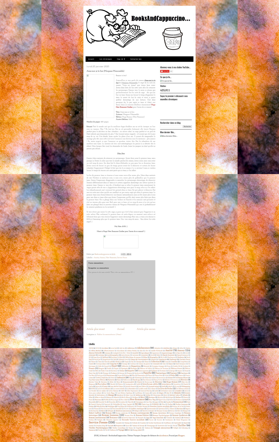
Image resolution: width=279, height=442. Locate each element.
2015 (97, 348)
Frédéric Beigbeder (102, 377)
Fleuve (150, 375)
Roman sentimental (97, 417)
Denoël (106, 366)
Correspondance (101, 364)
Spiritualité (177, 423)
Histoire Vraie (93, 382)
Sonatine (143, 423)
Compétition (184, 361)
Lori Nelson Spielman (125, 393)
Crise (164, 364)
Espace (180, 371)
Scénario (169, 418)
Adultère (166, 348)
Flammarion (141, 375)
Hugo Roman (172, 382)
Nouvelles (112, 402)
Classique (139, 361)
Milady (185, 395)
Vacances (92, 430)
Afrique (174, 348)
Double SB (176, 366)
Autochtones (125, 355)
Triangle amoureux (161, 428)
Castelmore (162, 359)
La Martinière (131, 388)
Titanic (130, 428)
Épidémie (154, 371)
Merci (165, 395)
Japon (97, 386)
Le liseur (153, 388)
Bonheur (181, 357)
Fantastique (161, 373)
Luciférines (138, 393)
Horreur (158, 382)
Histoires (104, 382)
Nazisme (98, 400)
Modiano (135, 397)
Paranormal (178, 402)
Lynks (154, 393)
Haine (119, 380)
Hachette (111, 380)
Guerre (170, 377)
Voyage (121, 430)
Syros (128, 425)
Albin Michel (96, 350)
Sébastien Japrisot (112, 420)
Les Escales (92, 391)
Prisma (96, 408)
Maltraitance (101, 395)
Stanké (91, 425)
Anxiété (135, 353)
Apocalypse (145, 353)
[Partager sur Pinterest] (130, 254)
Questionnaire (151, 408)
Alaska (188, 348)
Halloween (126, 380)
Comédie (174, 361)
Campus (153, 359)
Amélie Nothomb (157, 350)
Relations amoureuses (124, 411)
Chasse (93, 361)
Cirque (126, 361)
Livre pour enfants (95, 393)
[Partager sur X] (126, 254)
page (156, 402)
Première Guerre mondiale (159, 406)
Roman (109, 413)
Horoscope (148, 382)
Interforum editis (150, 384)
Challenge (173, 359)
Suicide (110, 425)
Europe (122, 373)
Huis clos (185, 382)
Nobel (171, 400)
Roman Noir (129, 415)
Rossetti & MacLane (128, 418)
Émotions (114, 371)
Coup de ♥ (121, 59)
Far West (92, 375)
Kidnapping (186, 386)
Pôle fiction (100, 406)
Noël (186, 400)
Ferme (119, 375)
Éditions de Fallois (146, 368)
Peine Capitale (127, 404)
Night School (162, 400)
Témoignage (151, 425)
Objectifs (130, 402)
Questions (161, 408)
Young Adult (137, 430)
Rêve (178, 411)
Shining (126, 423)
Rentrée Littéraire (148, 411)
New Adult (124, 400)
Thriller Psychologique (98, 428)
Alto (146, 350)
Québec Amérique (137, 408)
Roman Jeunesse (110, 415)
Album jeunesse (109, 350)
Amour (102, 257)
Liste (156, 391)
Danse (170, 364)
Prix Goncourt (105, 408)
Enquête (130, 371)
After (181, 348)
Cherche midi (108, 361)
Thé (174, 425)
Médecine (139, 395)
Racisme (180, 408)
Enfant (122, 371)
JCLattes (105, 386)
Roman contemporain (140, 413)
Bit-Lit (163, 357)
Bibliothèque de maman (133, 357)
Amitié (96, 257)
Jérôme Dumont (130, 386)
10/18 (91, 348)
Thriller (182, 425)
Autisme (101, 355)
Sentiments (169, 420)
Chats (100, 361)
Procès (126, 408)
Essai (186, 371)
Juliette (170, 386)
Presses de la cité (178, 406)
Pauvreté (107, 404)
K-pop (177, 386)
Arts (186, 353)
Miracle (116, 397)
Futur (112, 377)
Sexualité (119, 423)
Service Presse (122, 257)
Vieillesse (113, 430)
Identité (112, 384)
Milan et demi (99, 397)
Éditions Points (176, 368)
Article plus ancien (146, 329)
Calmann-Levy (123, 359)
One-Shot (149, 402)
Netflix (106, 400)
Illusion (120, 384)
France (180, 375)
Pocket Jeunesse (182, 404)
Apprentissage (167, 353)
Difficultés (125, 366)
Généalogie (138, 377)
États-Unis (92, 373)
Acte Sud (114, 348)
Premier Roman (142, 406)
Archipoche (179, 353)
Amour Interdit (95, 353)
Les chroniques (106, 59)
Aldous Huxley (132, 350)
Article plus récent (96, 329)
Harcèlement (147, 380)
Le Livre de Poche (165, 388)
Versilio (100, 430)
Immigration (129, 384)
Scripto (100, 420)
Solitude (134, 423)
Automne (135, 355)
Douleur (185, 366)
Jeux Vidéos (142, 386)
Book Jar (97, 359)
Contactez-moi (136, 59)
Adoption (157, 348)
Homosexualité (128, 382)
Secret (151, 420)
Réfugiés (110, 411)
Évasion (129, 373)
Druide (109, 368)
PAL (162, 402)
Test (168, 425)
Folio (173, 375)
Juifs (163, 386)
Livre (186, 391)
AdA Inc (122, 348)
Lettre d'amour (113, 391)
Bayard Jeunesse (182, 355)
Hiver (118, 382)
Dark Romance (181, 364)
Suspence (119, 425)
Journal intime (154, 386)
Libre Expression (132, 391)
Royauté (140, 418)
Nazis (91, 400)
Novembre (121, 402)
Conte (91, 364)
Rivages (185, 411)
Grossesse (162, 377)
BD (90, 357)
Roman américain (122, 413)
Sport (186, 423)
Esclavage (171, 371)
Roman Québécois (179, 415)
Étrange (105, 373)
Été (99, 373)
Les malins (102, 391)
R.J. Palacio (170, 408)
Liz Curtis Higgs (109, 393)
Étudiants (114, 373)
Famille (147, 373)
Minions (108, 397)
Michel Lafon (175, 395)
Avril (152, 355)
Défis (99, 366)
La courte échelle (118, 388)
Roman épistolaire (159, 413)
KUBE (93, 388)
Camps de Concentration (139, 359)
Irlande (185, 384)
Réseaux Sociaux (162, 411)
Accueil (91, 59)
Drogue (101, 368)
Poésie (91, 406)
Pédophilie (116, 404)
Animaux (108, 353)
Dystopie (124, 368)
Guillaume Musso (181, 377)
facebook (138, 373)
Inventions (177, 384)
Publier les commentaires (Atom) (109, 334)
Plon (163, 404)
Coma (166, 361)
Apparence (155, 353)
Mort (143, 397)
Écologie (134, 368)
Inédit (138, 384)
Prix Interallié (116, 408)
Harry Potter (158, 380)
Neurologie (114, 400)
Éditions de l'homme (161, 368)
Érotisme (163, 371)
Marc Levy (129, 395)
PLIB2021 (155, 404)
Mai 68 (169, 393)
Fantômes (184, 373)
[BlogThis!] (124, 254)
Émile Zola (104, 371)
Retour (172, 411)
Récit (103, 411)
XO (129, 430)
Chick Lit (118, 361)
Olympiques (140, 402)
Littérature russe (166, 391)
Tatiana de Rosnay (138, 425)
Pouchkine (120, 406)
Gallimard (121, 377)
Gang (130, 377)
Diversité (146, 366)
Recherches (95, 411)
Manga (111, 395)
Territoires (161, 425)
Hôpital (139, 382)
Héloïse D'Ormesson (171, 380)
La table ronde (143, 388)
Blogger (181, 435)
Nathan (178, 397)
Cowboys (133, 364)
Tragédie (139, 428)
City (132, 361)
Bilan (145, 357)
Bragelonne (107, 359)
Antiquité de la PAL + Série (121, 353)
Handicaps (136, 380)
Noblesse (179, 400)
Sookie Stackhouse (155, 423)
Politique (111, 406)
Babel (158, 355)
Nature (185, 397)
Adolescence (143, 348)
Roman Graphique (175, 413)
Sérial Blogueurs (182, 420)
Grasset (153, 377)
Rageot (187, 408)
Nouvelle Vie (102, 402)
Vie (106, 430)
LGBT (122, 391)
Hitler (112, 382)
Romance (114, 417)
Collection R (156, 361)
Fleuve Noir (158, 375)
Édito (97, 371)
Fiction (126, 375)
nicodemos (163, 435)
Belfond (105, 357)
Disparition (135, 366)
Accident (105, 348)
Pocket (170, 404)
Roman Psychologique (161, 415)
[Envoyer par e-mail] (122, 254)
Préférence (130, 406)
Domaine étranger (158, 366)
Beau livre (96, 357)
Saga (147, 418)
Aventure (144, 355)
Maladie (177, 393)
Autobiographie (113, 355)
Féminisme (110, 375)
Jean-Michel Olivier (116, 386)
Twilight (175, 428)
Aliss (141, 350)
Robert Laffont (95, 413)
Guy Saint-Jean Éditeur (97, 380)
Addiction (130, 348)
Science (178, 418)
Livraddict (178, 391)
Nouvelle (92, 402)
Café (114, 359)
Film (133, 375)
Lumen (147, 393)
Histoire (184, 380)
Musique (152, 397)
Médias (148, 395)
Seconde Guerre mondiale (133, 420)
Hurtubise (102, 384)
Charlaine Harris (184, 359)
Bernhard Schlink (117, 357)
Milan (91, 397)
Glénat (147, 377)
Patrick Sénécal (96, 404)
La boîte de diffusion (104, 388)
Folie (166, 375)
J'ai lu (91, 386)
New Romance (111, 257)
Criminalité (156, 364)
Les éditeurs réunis (182, 388)
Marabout (120, 395)
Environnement (143, 371)
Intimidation (166, 384)
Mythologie (169, 397)
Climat (146, 361)
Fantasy (173, 373)
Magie (161, 393)
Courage (125, 364)
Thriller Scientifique (119, 428)
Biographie (154, 357)
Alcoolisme (120, 350)
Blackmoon (171, 357)
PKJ (136, 404)
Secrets (159, 420)
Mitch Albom (125, 397)
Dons (168, 366)
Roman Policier (142, 415)
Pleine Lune (145, 404)
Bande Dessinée (168, 355)
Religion (137, 411)
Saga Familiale (158, 418)
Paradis (168, 402)
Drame (92, 368)
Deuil (114, 366)
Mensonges (157, 395)
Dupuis (116, 368)
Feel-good (100, 375)
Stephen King (100, 425)
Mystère (160, 397)
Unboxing (184, 428)
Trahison (147, 428)
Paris (188, 402)
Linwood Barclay (146, 391)
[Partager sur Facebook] (128, 254)
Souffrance (167, 423)
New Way (152, 400)
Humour (92, 384)
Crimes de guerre (144, 364)
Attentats (92, 355)
